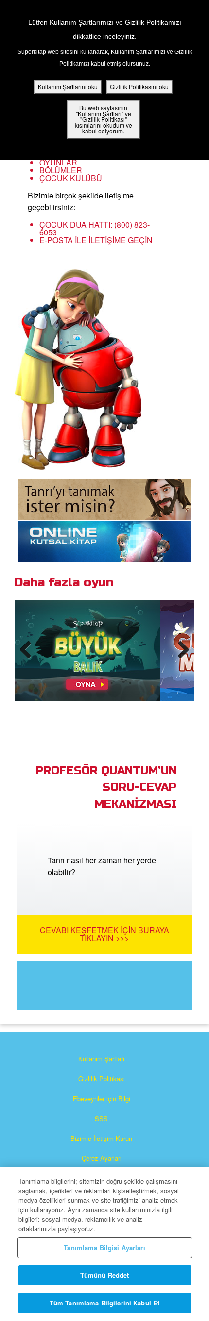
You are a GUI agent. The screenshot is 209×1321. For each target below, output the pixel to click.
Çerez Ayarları (102, 1158)
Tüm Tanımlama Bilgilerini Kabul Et (104, 1302)
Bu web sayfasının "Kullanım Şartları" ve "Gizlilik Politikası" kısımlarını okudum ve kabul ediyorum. (103, 119)
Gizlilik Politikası (101, 1078)
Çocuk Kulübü (70, 177)
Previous (29, 659)
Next (182, 659)
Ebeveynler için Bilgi (101, 1098)
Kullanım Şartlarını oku (68, 87)
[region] (104, 1244)
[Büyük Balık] (87, 650)
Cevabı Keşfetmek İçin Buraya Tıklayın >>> (104, 934)
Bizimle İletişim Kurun (101, 1138)
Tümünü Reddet (104, 1275)
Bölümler (60, 170)
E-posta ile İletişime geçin (96, 240)
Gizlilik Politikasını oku (139, 87)
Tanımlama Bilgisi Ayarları (104, 1247)
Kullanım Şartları (101, 1058)
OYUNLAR (58, 162)
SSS (101, 1118)
